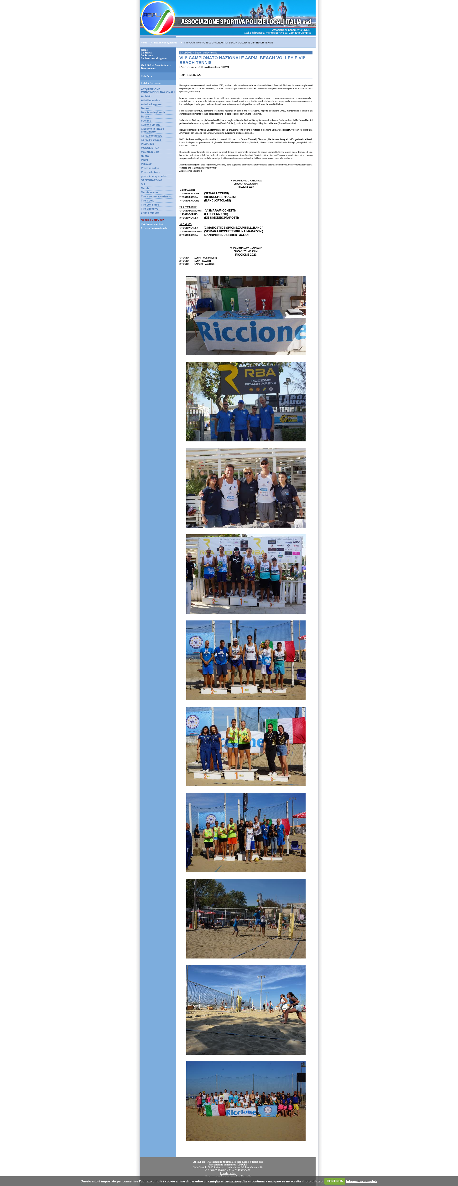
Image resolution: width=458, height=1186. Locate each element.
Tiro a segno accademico (156, 196)
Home (144, 42)
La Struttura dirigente (154, 58)
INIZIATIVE (147, 143)
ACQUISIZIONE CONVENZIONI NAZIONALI (158, 91)
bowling (146, 120)
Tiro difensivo (149, 208)
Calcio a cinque (150, 124)
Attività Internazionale (154, 228)
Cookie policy (228, 1173)
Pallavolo (146, 164)
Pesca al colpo (150, 168)
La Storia (146, 52)
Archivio (146, 96)
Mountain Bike (150, 151)
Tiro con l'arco (150, 204)
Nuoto (145, 155)
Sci (143, 184)
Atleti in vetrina (150, 100)
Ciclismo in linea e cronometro (152, 130)
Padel (144, 160)
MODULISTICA (150, 147)
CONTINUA (335, 1181)
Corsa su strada (151, 139)
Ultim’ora (146, 76)
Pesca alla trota (150, 172)
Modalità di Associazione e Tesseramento (156, 67)
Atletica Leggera (151, 104)
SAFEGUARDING (151, 180)
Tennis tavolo (149, 192)
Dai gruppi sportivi (152, 223)
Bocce (145, 116)
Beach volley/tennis (165, 42)
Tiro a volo (147, 200)
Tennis (145, 188)
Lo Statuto (147, 55)
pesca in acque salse (154, 176)
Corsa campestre (151, 135)
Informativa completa (361, 1181)
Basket (145, 108)
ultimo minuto (150, 212)
